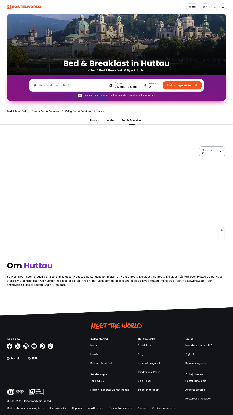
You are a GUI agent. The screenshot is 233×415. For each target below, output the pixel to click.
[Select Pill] (214, 6)
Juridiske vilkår (58, 408)
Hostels (94, 345)
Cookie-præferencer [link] (164, 408)
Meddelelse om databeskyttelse (25, 408)
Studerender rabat (148, 389)
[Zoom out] (221, 236)
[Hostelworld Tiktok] (50, 346)
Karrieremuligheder (196, 363)
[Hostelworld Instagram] (26, 346)
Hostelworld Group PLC (198, 345)
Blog (140, 354)
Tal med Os (97, 380)
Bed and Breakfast (101, 363)
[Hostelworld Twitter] (17, 346)
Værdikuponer (96, 408)
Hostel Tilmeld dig (195, 380)
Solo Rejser (144, 380)
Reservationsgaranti (149, 363)
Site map (142, 408)
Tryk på (189, 354)
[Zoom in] (221, 230)
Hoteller (94, 354)
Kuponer (77, 408)
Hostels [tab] (94, 120)
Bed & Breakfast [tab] (132, 120)
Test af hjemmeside (120, 408)
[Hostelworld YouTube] (34, 346)
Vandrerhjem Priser (149, 372)
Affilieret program (195, 389)
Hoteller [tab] (110, 120)
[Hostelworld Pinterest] (42, 346)
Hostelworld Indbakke (198, 398)
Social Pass (144, 345)
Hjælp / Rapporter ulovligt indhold (109, 389)
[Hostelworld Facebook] (9, 346)
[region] (116, 192)
